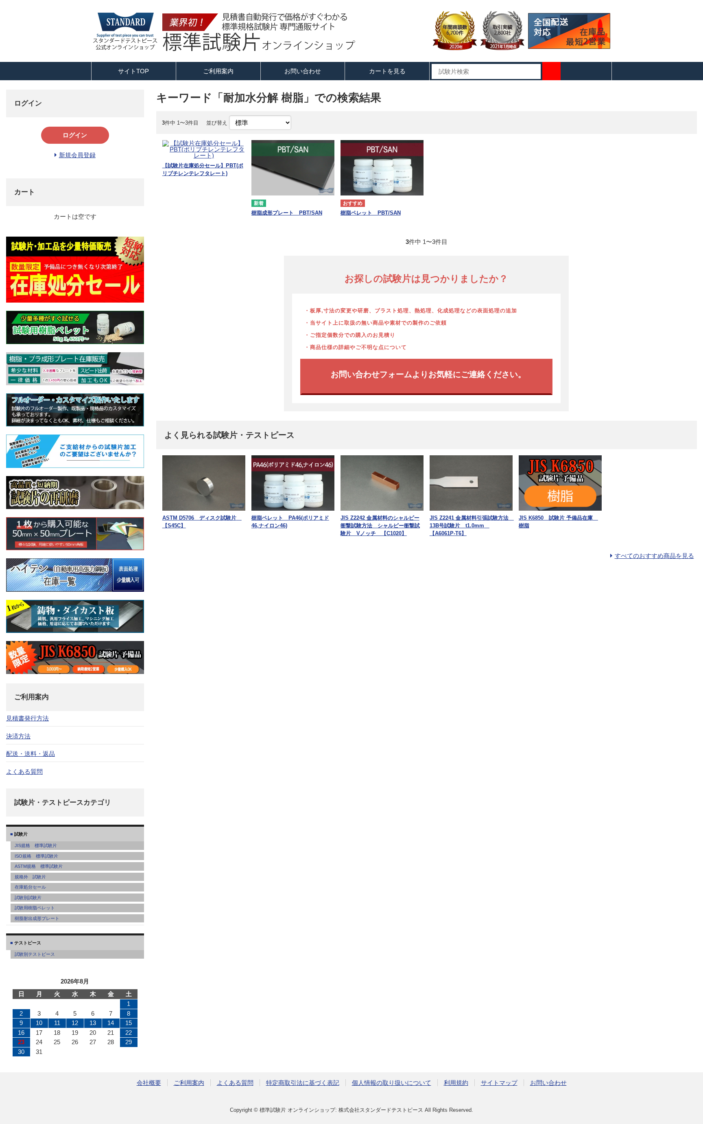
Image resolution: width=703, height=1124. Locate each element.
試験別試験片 (28, 897)
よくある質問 (24, 771)
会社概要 (149, 1082)
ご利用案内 (189, 1082)
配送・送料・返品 (30, 753)
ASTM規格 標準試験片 (39, 866)
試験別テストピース (35, 954)
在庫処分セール (30, 887)
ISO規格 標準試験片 (36, 856)
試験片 (20, 834)
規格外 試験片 (30, 876)
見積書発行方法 (27, 718)
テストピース (27, 942)
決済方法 (18, 736)
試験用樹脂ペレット (35, 907)
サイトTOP (133, 71)
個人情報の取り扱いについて (391, 1082)
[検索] (551, 71)
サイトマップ (499, 1082)
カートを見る (387, 71)
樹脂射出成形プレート (37, 918)
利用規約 (456, 1082)
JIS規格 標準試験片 (36, 845)
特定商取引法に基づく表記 (302, 1082)
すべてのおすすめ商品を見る (654, 555)
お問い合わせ (302, 71)
